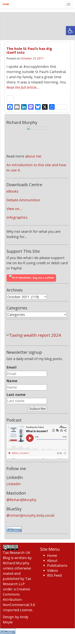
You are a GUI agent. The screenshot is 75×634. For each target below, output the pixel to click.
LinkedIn (13, 484)
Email (11, 367)
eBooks (12, 191)
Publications (57, 565)
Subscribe (37, 408)
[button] (70, 30)
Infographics (17, 217)
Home (6, 4)
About (52, 560)
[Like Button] (10, 98)
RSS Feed (54, 575)
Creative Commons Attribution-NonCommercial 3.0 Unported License (19, 599)
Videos (52, 570)
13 (62, 47)
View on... (14, 208)
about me (33, 156)
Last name (15, 394)
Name (11, 380)
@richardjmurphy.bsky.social (30, 515)
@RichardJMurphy (21, 499)
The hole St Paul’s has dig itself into (29, 50)
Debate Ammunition (23, 200)
